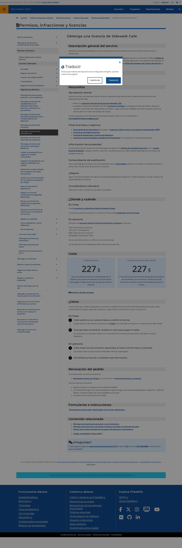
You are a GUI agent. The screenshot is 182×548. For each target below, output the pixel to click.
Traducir (113, 80)
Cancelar (95, 80)
